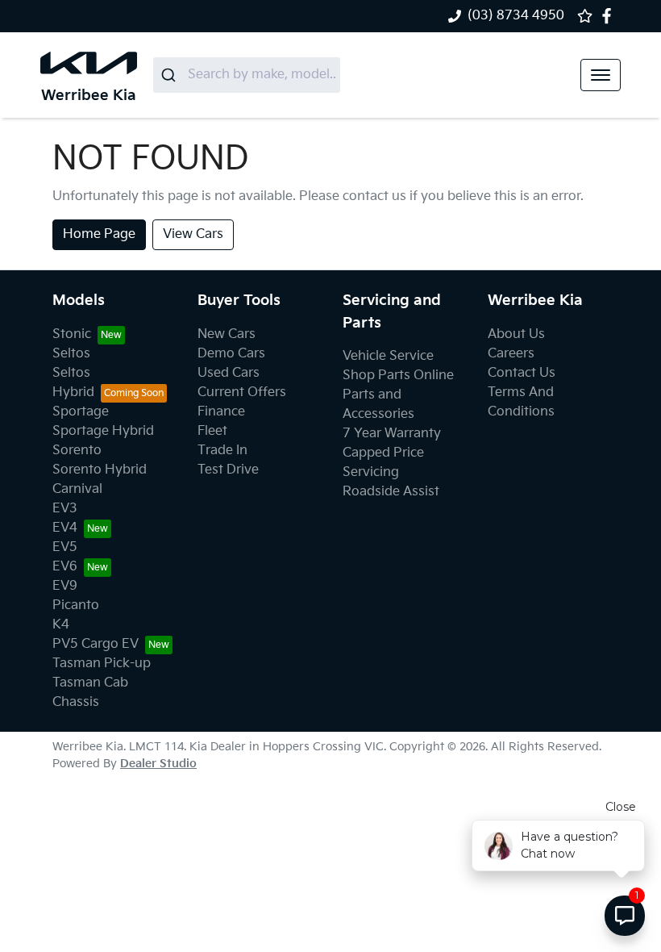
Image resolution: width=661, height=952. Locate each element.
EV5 (64, 547)
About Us (516, 334)
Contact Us (521, 373)
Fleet (212, 431)
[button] (600, 75)
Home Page (99, 234)
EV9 (64, 586)
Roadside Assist (391, 491)
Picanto (75, 605)
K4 (60, 625)
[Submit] (170, 75)
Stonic (71, 334)
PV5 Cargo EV (95, 644)
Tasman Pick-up (101, 663)
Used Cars (228, 373)
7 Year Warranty (392, 433)
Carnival (77, 489)
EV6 (64, 566)
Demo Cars (231, 353)
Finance (221, 412)
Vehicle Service (388, 356)
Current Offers (241, 392)
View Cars (193, 234)
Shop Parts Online (398, 375)
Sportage (80, 412)
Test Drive (228, 470)
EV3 (64, 508)
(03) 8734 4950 (516, 15)
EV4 (64, 528)
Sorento (77, 450)
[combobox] (246, 75)
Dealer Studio (158, 763)
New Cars (226, 334)
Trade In (222, 450)
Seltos (71, 353)
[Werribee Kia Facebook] (610, 15)
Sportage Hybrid (103, 431)
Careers (511, 353)
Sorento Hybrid (99, 470)
